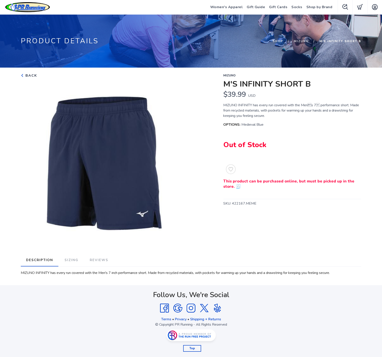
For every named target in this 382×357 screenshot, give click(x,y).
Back (30, 75)
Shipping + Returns (205, 319)
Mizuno (301, 41)
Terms (166, 319)
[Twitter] (204, 308)
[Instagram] (191, 308)
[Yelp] (217, 308)
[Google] (177, 308)
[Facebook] (164, 308)
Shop (278, 41)
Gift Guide (256, 7)
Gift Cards (278, 7)
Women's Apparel (226, 7)
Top (192, 348)
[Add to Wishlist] (231, 169)
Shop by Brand (319, 7)
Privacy (181, 319)
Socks (296, 7)
